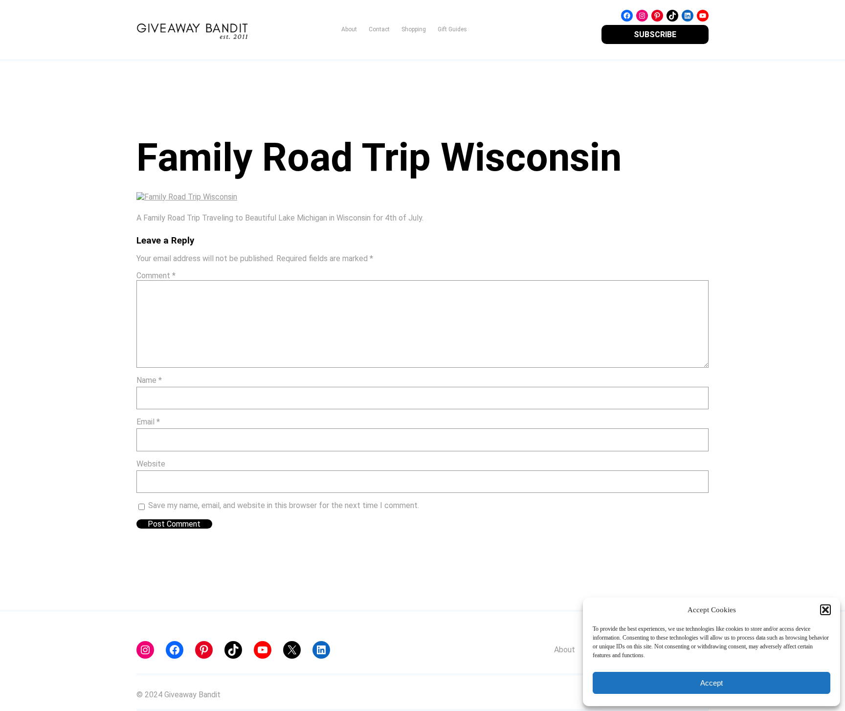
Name (149, 380)
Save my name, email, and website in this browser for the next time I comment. (283, 505)
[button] (825, 610)
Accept (711, 683)
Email (148, 421)
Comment (156, 275)
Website (150, 463)
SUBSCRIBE (655, 34)
